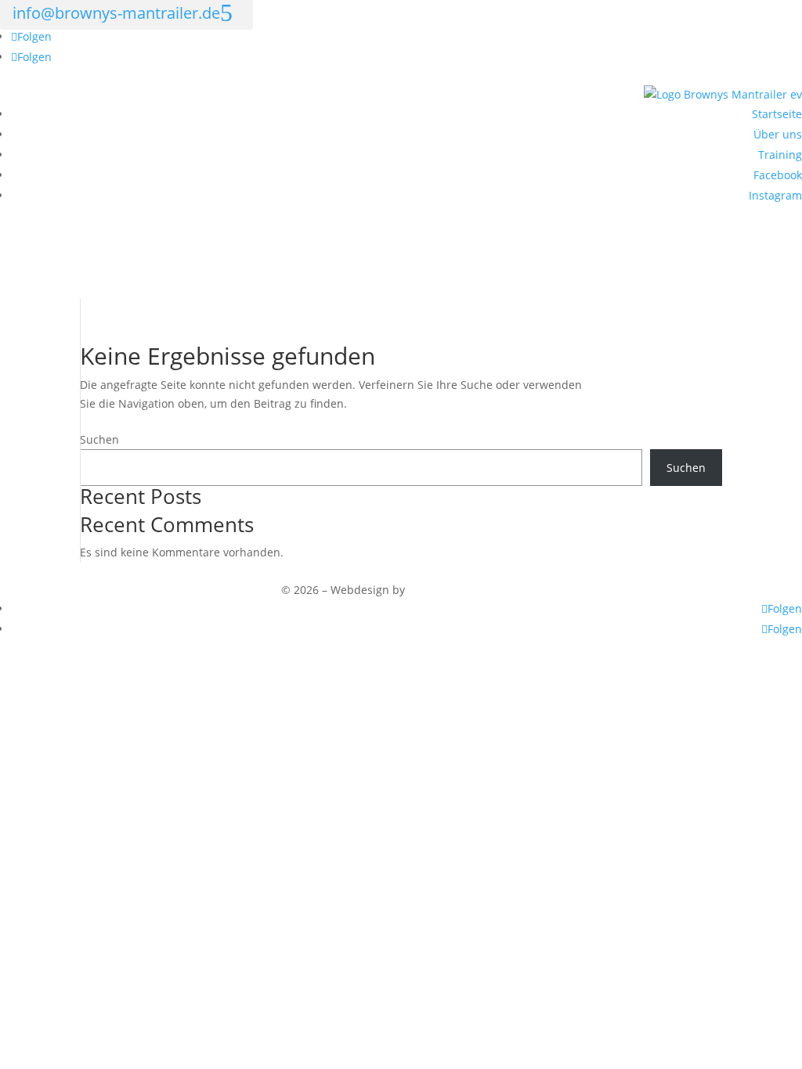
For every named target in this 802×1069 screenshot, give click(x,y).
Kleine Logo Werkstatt (465, 589)
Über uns (777, 134)
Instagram (775, 195)
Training (780, 154)
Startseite (777, 113)
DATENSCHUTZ (120, 570)
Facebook (777, 174)
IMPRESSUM (31, 570)
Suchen (99, 439)
